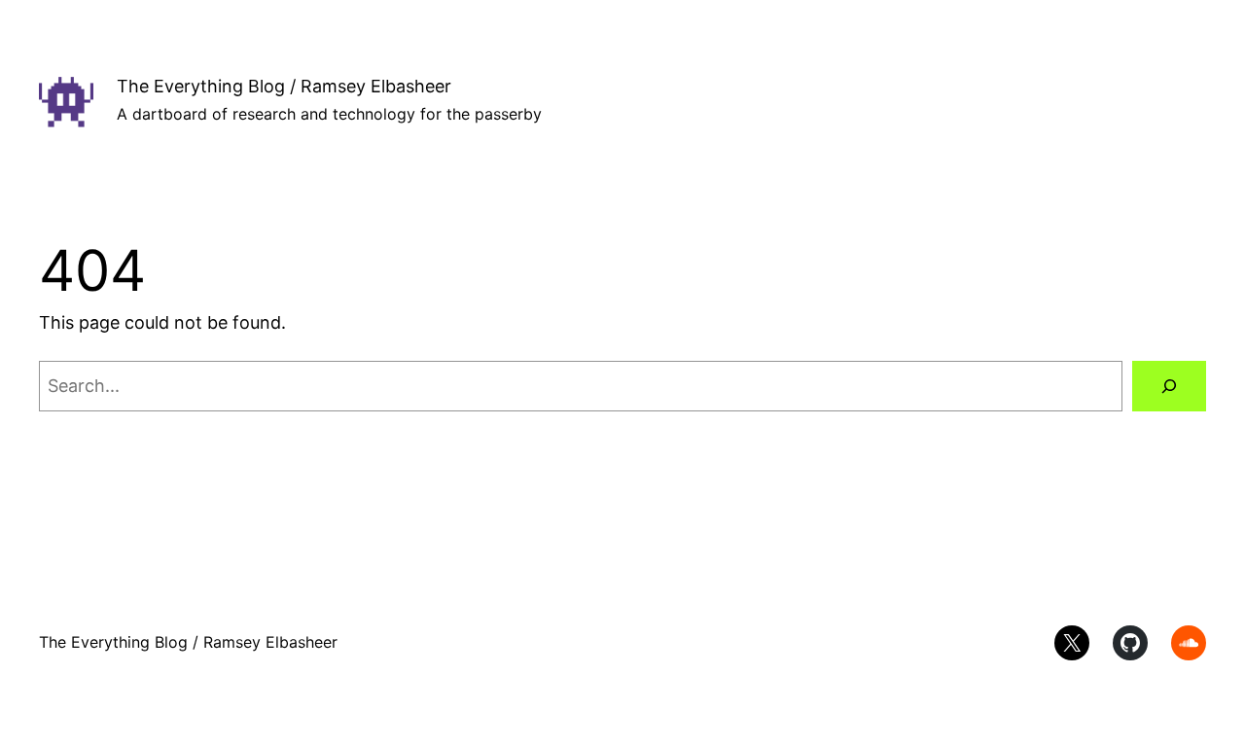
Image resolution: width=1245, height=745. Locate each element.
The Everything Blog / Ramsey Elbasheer (284, 86)
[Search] (1169, 386)
